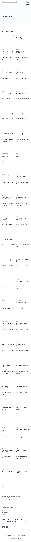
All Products (5, 512)
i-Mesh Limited (19, 538)
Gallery (4, 514)
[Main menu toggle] (27, 2)
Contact (4, 516)
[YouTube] (7, 527)
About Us (4, 511)
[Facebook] (3, 527)
